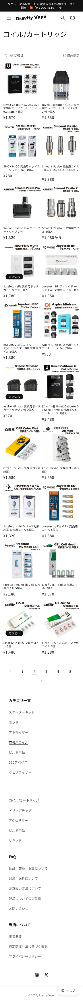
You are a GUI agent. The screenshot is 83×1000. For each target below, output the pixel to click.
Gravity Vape (46, 995)
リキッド (15, 840)
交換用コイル (18, 742)
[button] (9, 18)
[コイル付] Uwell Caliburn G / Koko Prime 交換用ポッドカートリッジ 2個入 (60, 410)
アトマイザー (18, 732)
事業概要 (15, 936)
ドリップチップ (20, 810)
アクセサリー (18, 820)
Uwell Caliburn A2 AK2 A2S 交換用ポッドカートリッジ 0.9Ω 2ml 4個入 (21, 108)
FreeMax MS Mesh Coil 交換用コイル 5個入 (21, 586)
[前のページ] (10, 671)
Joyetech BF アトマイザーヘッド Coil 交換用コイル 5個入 (60, 288)
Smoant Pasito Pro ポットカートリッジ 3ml (22, 229)
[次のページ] (41, 681)
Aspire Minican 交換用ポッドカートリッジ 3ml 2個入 (60, 346)
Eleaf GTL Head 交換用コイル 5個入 (60, 586)
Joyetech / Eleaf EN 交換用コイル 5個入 (60, 528)
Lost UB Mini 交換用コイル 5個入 (60, 469)
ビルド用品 (17, 752)
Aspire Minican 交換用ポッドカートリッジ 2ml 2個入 (22, 408)
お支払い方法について (25, 888)
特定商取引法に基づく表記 (28, 946)
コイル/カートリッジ (24, 800)
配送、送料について (23, 878)
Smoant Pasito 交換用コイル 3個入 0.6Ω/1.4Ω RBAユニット (60, 170)
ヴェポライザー (20, 772)
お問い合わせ (18, 908)
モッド (14, 722)
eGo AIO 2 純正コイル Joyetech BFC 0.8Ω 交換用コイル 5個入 (22, 348)
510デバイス (18, 762)
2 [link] (34, 671)
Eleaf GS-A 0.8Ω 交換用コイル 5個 (21, 644)
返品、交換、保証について (28, 868)
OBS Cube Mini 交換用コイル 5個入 (22, 469)
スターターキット (22, 712)
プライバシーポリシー (25, 956)
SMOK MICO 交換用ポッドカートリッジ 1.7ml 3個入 (21, 168)
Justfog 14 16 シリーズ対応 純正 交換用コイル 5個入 (21, 528)
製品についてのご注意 (25, 898)
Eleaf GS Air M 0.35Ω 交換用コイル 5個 (60, 644)
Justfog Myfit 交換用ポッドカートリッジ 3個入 (21, 288)
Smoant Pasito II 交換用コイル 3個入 (60, 229)
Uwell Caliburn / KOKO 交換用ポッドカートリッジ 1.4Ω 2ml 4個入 (60, 108)
